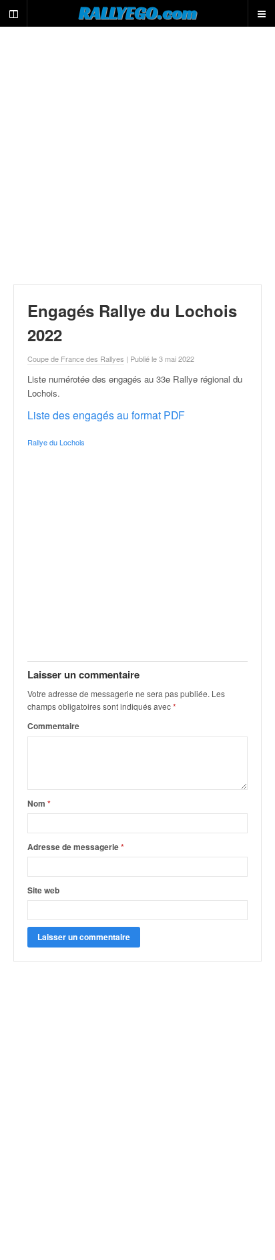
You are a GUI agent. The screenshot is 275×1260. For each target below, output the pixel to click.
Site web (43, 890)
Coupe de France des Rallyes (75, 358)
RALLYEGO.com (138, 12)
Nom (39, 803)
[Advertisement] (137, 155)
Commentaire (53, 726)
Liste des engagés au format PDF (106, 414)
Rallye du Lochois (56, 442)
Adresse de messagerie (75, 847)
